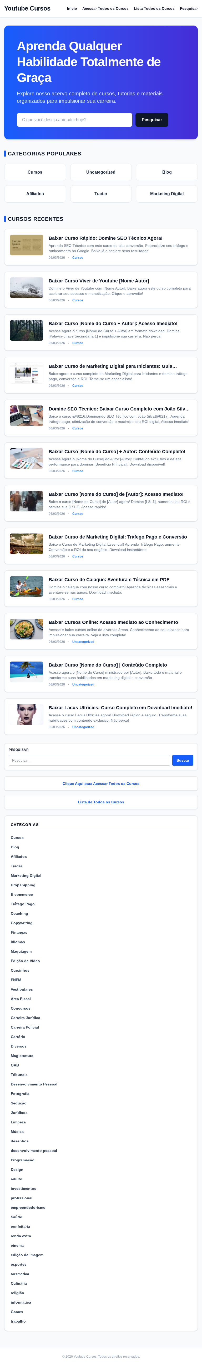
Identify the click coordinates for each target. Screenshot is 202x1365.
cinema (17, 1245)
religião (17, 1293)
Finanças (19, 932)
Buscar (182, 760)
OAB (15, 1065)
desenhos (20, 1141)
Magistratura (22, 1056)
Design (17, 1169)
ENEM (16, 980)
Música (17, 1131)
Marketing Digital (167, 194)
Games (17, 1312)
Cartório (18, 1037)
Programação (22, 1160)
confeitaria (20, 1226)
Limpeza (18, 1122)
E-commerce (22, 894)
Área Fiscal (21, 999)
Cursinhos (20, 970)
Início (72, 8)
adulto (16, 1179)
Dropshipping (23, 885)
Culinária (19, 1283)
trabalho (18, 1321)
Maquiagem (21, 951)
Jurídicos (19, 1112)
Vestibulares (22, 989)
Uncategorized (100, 172)
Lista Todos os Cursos (154, 8)
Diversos (19, 1046)
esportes (19, 1264)
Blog (167, 172)
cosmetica (20, 1274)
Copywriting (22, 923)
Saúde (16, 1217)
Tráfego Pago (23, 904)
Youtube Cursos (27, 8)
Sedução (19, 1103)
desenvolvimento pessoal (34, 1150)
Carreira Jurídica (25, 1018)
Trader (100, 194)
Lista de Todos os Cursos (101, 802)
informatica (21, 1302)
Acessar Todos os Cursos (105, 8)
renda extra (21, 1236)
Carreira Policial (25, 1027)
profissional (21, 1198)
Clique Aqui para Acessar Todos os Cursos (101, 783)
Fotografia (20, 1094)
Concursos (21, 1008)
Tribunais (19, 1075)
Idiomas (18, 942)
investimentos (23, 1188)
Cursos (35, 172)
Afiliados (35, 194)
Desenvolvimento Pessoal (34, 1084)
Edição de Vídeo (25, 961)
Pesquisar (189, 8)
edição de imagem (27, 1255)
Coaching (19, 913)
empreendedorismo (28, 1207)
